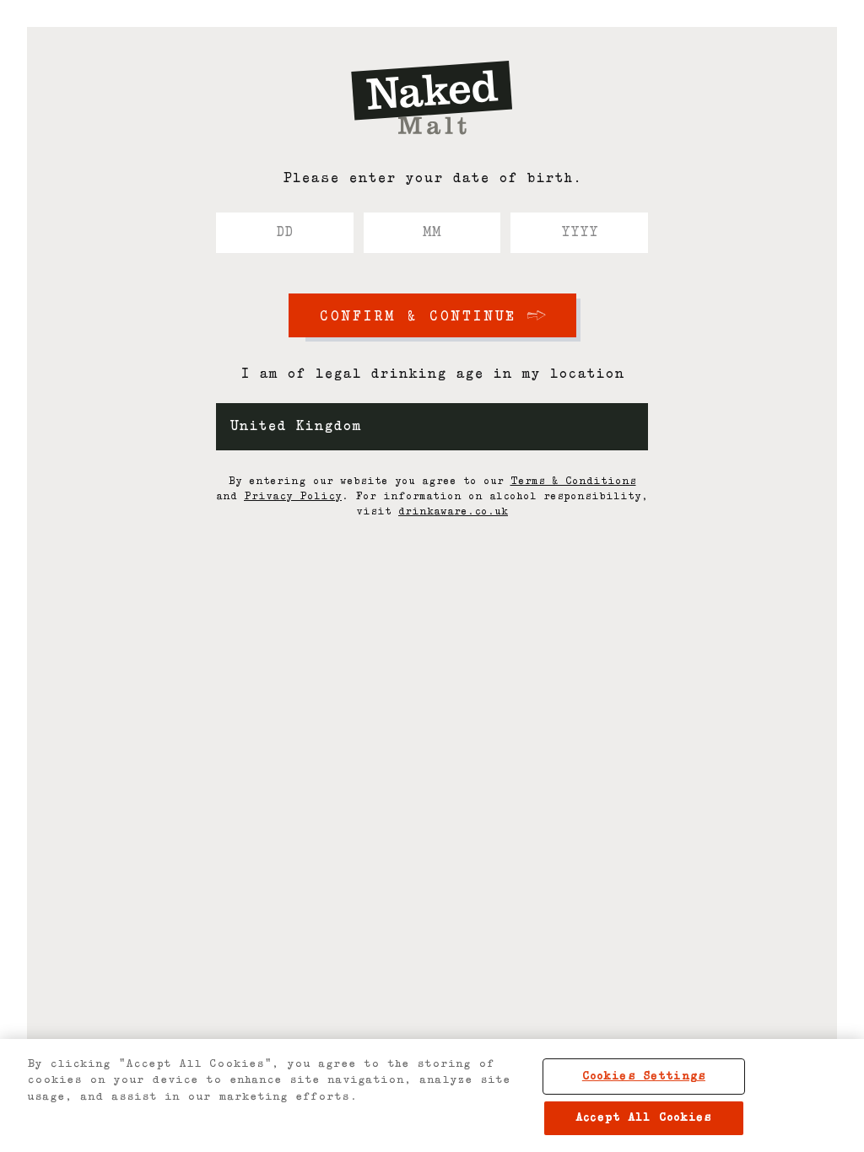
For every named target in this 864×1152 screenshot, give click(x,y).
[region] (432, 1095)
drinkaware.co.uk (453, 512)
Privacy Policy (293, 497)
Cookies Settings (643, 1076)
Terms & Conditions (573, 481)
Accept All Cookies (643, 1117)
